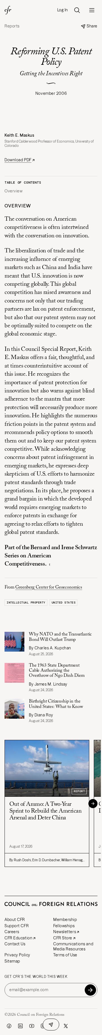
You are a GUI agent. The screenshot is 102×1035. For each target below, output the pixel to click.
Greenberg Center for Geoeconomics (48, 587)
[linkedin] (20, 1025)
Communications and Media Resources (73, 946)
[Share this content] (51, 1024)
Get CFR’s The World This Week (36, 976)
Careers (12, 931)
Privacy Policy (17, 954)
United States (64, 602)
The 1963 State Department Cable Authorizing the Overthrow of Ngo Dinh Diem (57, 670)
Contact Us (15, 943)
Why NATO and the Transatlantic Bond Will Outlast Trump (60, 637)
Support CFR (17, 925)
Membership (65, 919)
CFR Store (62, 937)
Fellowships (64, 925)
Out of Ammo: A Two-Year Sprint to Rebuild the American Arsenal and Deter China (45, 811)
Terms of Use (65, 954)
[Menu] (91, 10)
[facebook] (9, 1025)
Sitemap (12, 961)
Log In (62, 10)
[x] (65, 1025)
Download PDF (18, 159)
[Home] (8, 10)
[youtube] (31, 1025)
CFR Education (18, 937)
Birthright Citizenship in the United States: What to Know (56, 704)
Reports (12, 26)
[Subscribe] (90, 990)
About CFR (15, 919)
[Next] (92, 803)
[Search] (77, 10)
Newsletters (64, 931)
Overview (13, 191)
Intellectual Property (26, 602)
